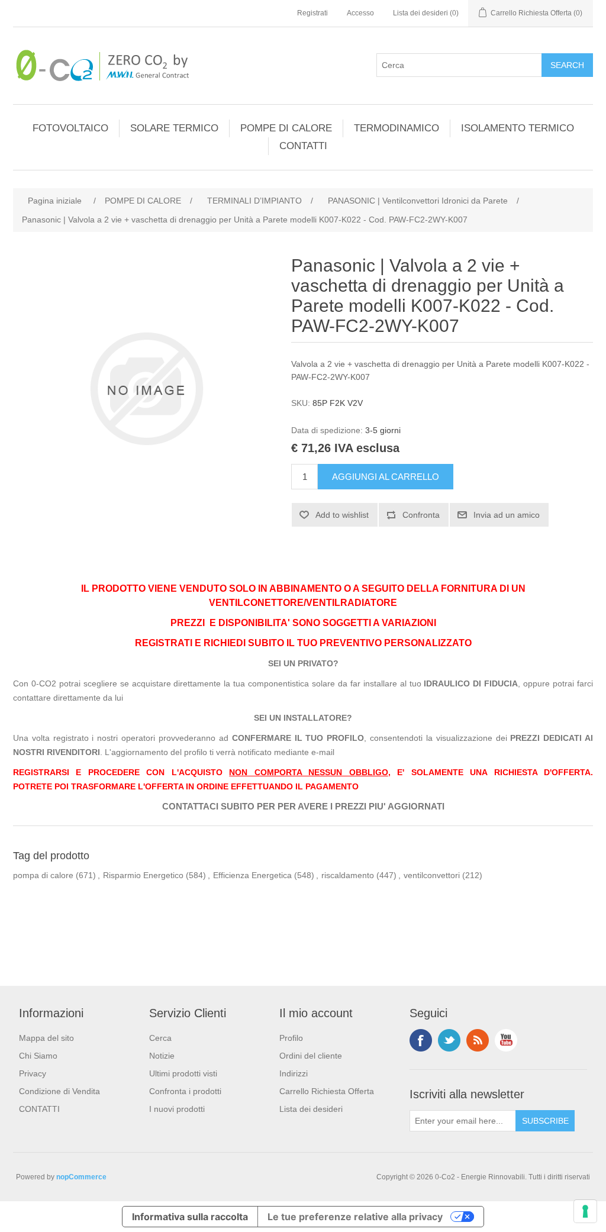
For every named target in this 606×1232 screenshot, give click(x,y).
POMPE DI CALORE (286, 128)
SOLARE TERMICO (174, 128)
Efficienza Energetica (252, 875)
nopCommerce (81, 1177)
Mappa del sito (46, 1038)
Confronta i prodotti (185, 1091)
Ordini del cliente (310, 1055)
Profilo (291, 1038)
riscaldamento (347, 875)
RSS (477, 1040)
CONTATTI (303, 145)
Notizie (162, 1055)
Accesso (360, 13)
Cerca (160, 1038)
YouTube (506, 1040)
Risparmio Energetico (143, 875)
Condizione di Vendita (59, 1091)
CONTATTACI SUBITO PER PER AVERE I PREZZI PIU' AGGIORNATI (303, 806)
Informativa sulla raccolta (190, 1217)
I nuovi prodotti (177, 1109)
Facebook (421, 1040)
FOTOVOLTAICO (70, 128)
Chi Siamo (38, 1055)
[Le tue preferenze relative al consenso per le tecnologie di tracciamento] (585, 1211)
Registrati (312, 13)
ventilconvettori (432, 875)
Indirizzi (293, 1073)
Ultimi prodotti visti (183, 1073)
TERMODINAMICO (396, 128)
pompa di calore (43, 875)
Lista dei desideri (311, 1109)
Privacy (32, 1073)
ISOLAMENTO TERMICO (517, 128)
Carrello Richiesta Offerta (326, 1091)
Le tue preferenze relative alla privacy (355, 1217)
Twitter (449, 1040)
